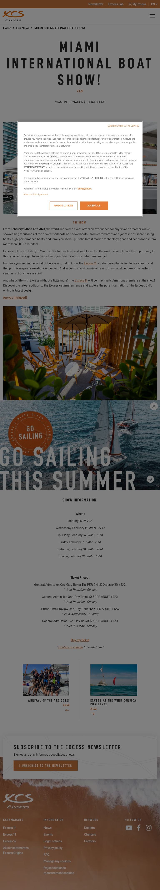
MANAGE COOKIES (63, 206)
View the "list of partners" (36, 194)
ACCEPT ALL (94, 206)
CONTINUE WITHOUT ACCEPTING (123, 126)
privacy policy (84, 189)
